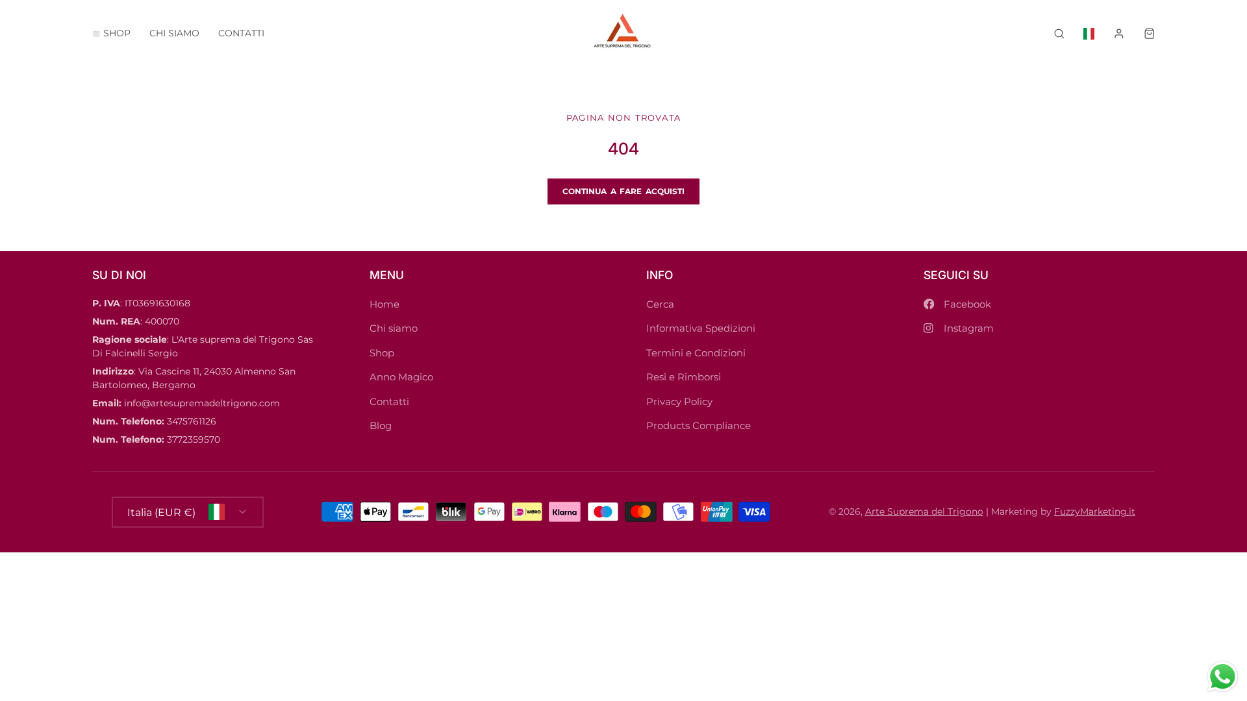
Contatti (389, 401)
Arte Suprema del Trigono (924, 511)
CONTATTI (241, 33)
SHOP (117, 33)
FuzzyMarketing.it (1094, 511)
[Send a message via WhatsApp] (1223, 677)
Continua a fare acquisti (623, 191)
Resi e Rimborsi (683, 377)
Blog (381, 425)
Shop (382, 353)
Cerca (660, 304)
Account (1119, 34)
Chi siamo (394, 328)
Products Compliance (698, 425)
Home (384, 304)
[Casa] (623, 33)
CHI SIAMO (174, 33)
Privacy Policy (679, 401)
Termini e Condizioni (696, 353)
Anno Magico (401, 377)
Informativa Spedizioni (700, 328)
